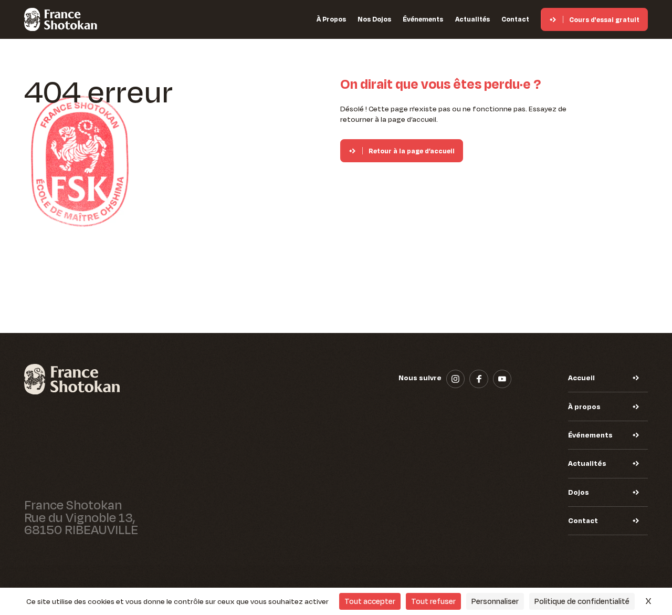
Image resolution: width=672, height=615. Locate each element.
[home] (60, 20)
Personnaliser (495, 601)
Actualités (472, 19)
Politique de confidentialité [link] (581, 601)
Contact (515, 19)
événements (423, 19)
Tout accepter (369, 601)
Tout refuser (433, 601)
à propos (331, 19)
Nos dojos (374, 19)
